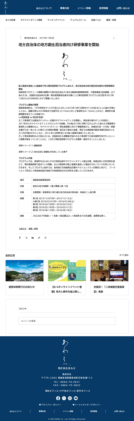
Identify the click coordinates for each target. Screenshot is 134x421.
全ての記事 (10, 20)
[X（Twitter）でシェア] (26, 237)
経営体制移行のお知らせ (22, 287)
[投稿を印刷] (45, 237)
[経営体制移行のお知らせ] (24, 270)
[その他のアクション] (113, 38)
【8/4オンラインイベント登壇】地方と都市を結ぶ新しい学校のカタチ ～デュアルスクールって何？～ (67, 290)
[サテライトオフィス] (58, 398)
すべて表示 (124, 255)
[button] (41, 8)
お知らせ (22, 229)
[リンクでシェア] (39, 237)
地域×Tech (96, 20)
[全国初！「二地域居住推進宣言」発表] (109, 270)
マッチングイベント (56, 20)
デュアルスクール (78, 20)
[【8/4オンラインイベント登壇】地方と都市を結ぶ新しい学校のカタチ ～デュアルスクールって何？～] (67, 270)
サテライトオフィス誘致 (31, 20)
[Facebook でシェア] (20, 237)
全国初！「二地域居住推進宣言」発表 (109, 289)
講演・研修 (111, 20)
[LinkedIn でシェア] (32, 237)
